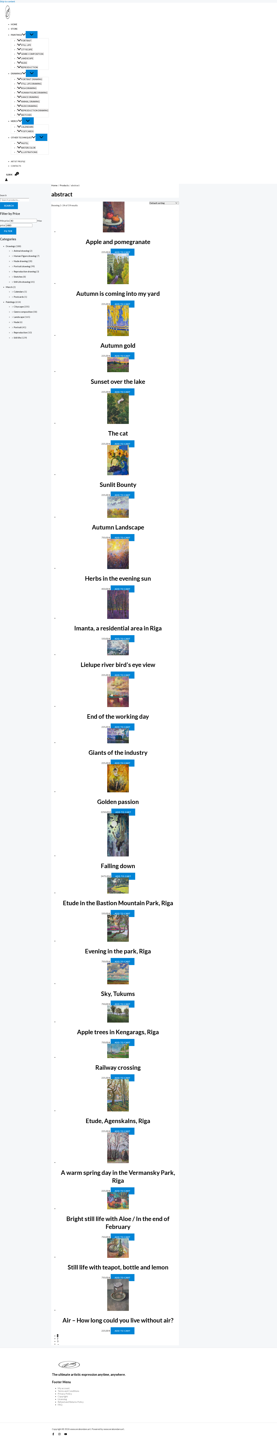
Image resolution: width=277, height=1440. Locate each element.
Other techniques (21, 137)
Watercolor (28, 148)
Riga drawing (28, 88)
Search (3, 195)
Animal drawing (30, 101)
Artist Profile (18, 161)
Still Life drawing (31, 84)
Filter (8, 231)
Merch (14, 121)
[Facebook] (53, 1434)
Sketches (26, 115)
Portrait (26, 40)
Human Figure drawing (34, 92)
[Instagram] (59, 1434)
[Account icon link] (6, 179)
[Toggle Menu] (32, 34)
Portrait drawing (31, 79)
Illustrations (29, 152)
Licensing (62, 1399)
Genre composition (32, 54)
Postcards (27, 131)
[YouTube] (65, 1434)
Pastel (24, 143)
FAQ (60, 1404)
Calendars (27, 127)
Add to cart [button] (122, 252)
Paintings (16, 35)
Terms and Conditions (68, 1391)
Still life (26, 45)
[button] (24, 35)
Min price (5, 220)
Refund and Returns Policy (71, 1401)
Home (14, 24)
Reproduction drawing (34, 110)
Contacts (16, 166)
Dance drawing (30, 97)
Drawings (16, 73)
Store (14, 29)
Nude (24, 63)
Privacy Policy (65, 1393)
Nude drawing (29, 106)
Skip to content (7, 1)
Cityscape (26, 49)
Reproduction (29, 67)
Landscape (27, 58)
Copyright (63, 1396)
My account (64, 1388)
